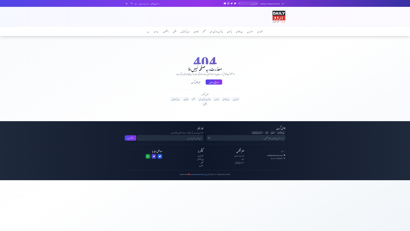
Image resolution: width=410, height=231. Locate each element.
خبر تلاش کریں (195, 82)
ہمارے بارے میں (144, 3)
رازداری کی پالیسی (155, 3)
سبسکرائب (130, 138)
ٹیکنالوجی (196, 31)
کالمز (267, 132)
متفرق (273, 132)
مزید (148, 31)
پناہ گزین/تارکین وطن (216, 31)
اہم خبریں (250, 31)
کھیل (202, 162)
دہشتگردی (166, 31)
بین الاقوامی (239, 31)
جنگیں (174, 31)
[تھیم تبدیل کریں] (127, 3)
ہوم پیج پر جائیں (214, 82)
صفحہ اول (260, 31)
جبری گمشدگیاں (185, 31)
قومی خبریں (200, 155)
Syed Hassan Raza (198, 174)
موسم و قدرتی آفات (257, 132)
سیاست (156, 31)
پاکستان (229, 31)
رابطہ (136, 3)
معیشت (201, 165)
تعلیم (204, 31)
